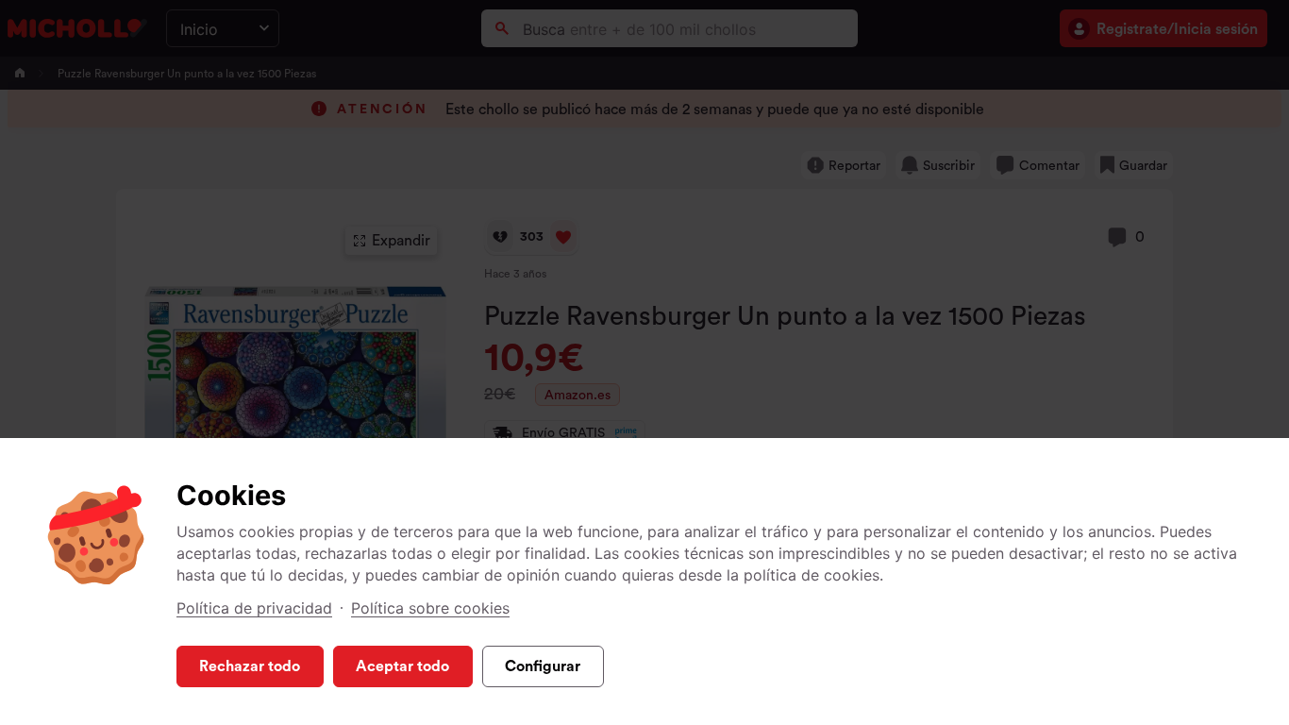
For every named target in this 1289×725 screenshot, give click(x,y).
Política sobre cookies (430, 608)
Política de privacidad (254, 608)
